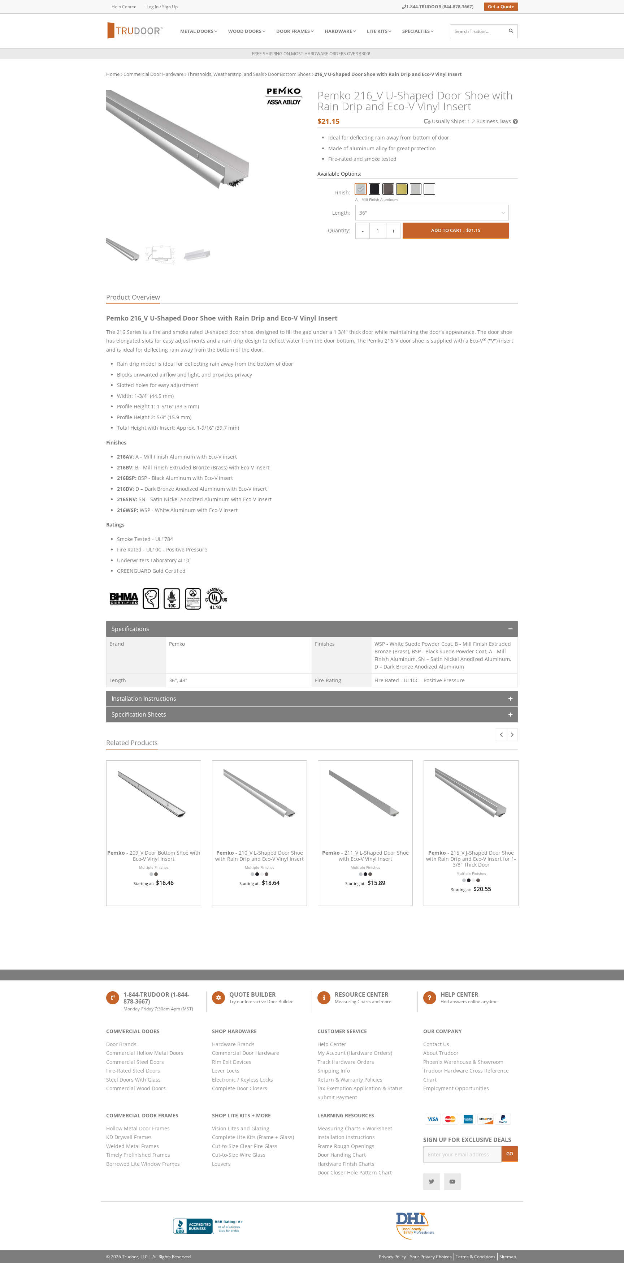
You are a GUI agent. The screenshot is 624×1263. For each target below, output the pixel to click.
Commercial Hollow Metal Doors (144, 1052)
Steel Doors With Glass (133, 1079)
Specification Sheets (139, 714)
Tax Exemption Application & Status (360, 1088)
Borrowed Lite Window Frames (143, 1163)
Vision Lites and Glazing (240, 1128)
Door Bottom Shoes (289, 74)
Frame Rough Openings (345, 1146)
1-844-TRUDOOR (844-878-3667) (439, 7)
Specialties (416, 31)
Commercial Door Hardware (153, 74)
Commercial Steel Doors (135, 1061)
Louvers (221, 1163)
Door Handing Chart (341, 1154)
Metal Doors (196, 31)
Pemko (177, 643)
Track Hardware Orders (345, 1061)
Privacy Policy (392, 1257)
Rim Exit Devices (231, 1061)
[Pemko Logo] (284, 95)
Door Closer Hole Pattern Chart (354, 1172)
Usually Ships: (471, 121)
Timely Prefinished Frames (138, 1154)
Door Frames (293, 31)
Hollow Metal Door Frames (138, 1128)
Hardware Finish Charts (345, 1163)
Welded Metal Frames (132, 1146)
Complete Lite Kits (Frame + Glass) (253, 1137)
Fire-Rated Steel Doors (133, 1070)
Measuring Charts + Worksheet (354, 1128)
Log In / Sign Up (162, 7)
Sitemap (507, 1257)
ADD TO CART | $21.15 (455, 230)
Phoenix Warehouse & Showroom (463, 1061)
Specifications (130, 629)
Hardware (338, 31)
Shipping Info (333, 1070)
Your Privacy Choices (431, 1257)
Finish (341, 192)
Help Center (124, 7)
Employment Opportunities (456, 1088)
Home (113, 74)
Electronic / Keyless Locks (242, 1079)
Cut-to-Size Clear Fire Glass (244, 1146)
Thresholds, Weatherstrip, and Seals (225, 74)
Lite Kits (377, 31)
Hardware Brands (233, 1044)
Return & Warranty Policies (349, 1079)
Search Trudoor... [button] (472, 31)
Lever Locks (225, 1070)
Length (340, 212)
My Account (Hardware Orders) (354, 1052)
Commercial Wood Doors (136, 1088)
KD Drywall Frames (129, 1137)
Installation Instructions (144, 699)
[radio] (360, 189)
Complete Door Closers (239, 1088)
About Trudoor (441, 1052)
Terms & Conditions (475, 1257)
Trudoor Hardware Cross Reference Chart (466, 1075)
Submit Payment (337, 1097)
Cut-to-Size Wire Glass (238, 1154)
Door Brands (121, 1044)
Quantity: (339, 230)
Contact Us (436, 1044)
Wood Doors (244, 31)
